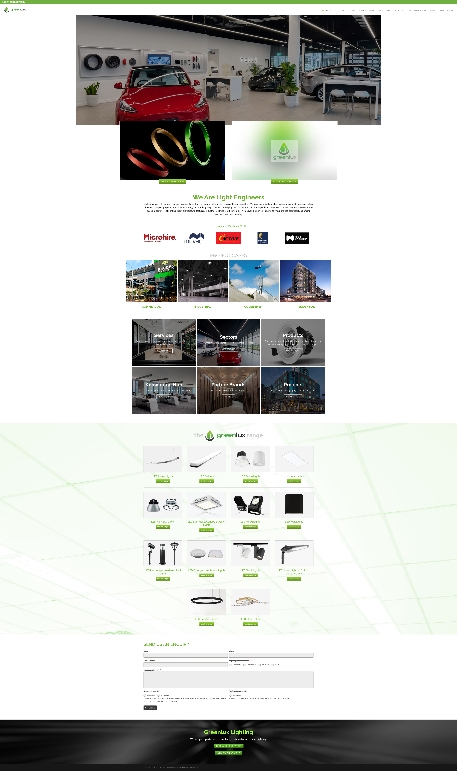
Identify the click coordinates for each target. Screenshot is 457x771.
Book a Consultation (403, 11)
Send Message (150, 708)
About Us (389, 11)
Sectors (361, 11)
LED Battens (207, 476)
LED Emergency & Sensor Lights (206, 570)
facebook (441, 11)
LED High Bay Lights (162, 521)
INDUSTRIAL (202, 306)
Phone (232, 651)
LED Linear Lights (163, 476)
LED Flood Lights (250, 521)
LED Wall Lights (294, 521)
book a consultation (172, 181)
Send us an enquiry (229, 753)
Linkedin (450, 11)
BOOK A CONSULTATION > (13, 2)
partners (228, 396)
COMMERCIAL (151, 306)
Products (341, 11)
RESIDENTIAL (306, 306)
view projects (293, 396)
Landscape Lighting (228, 64)
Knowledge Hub (374, 11)
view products (293, 350)
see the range (162, 481)
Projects (352, 11)
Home (322, 11)
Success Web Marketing (188, 767)
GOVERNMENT (254, 306)
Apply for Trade (420, 11)
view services (164, 350)
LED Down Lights (250, 476)
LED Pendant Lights (206, 618)
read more (228, 77)
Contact (431, 11)
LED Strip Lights (250, 618)
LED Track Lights (250, 570)
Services (329, 11)
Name (146, 651)
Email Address (150, 661)
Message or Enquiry (152, 670)
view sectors (228, 349)
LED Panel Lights (294, 476)
